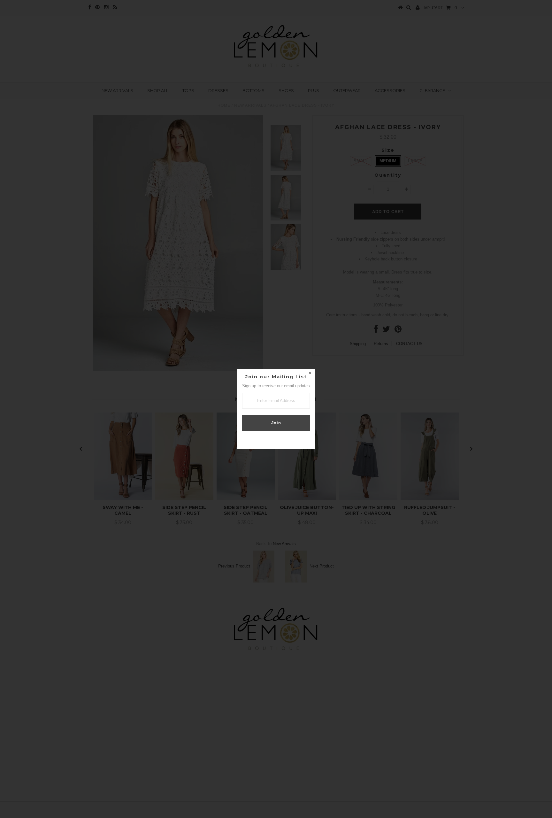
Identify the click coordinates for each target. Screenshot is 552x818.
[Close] (310, 374)
